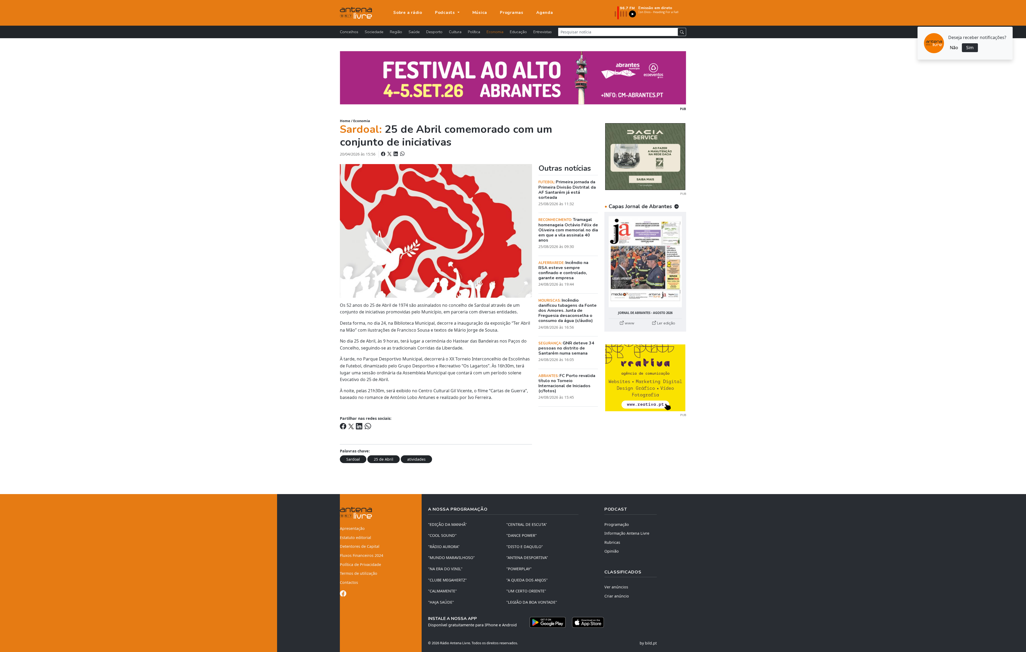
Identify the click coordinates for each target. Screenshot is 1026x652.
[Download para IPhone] (588, 622)
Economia (495, 31)
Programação (616, 524)
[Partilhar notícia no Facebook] (383, 154)
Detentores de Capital (359, 546)
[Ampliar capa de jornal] (645, 261)
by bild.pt (648, 643)
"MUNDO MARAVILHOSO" (451, 557)
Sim (970, 48)
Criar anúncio (616, 596)
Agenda (544, 12)
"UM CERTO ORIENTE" (526, 590)
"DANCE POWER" (521, 535)
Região (396, 31)
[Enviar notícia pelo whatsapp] (402, 154)
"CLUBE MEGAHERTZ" (447, 580)
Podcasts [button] (445, 12)
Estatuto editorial (355, 537)
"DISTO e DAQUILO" (524, 546)
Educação (518, 31)
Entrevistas (542, 31)
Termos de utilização (358, 573)
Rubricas (612, 542)
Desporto (434, 31)
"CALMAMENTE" (442, 590)
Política (474, 31)
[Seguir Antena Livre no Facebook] (343, 594)
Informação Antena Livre (626, 533)
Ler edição (665, 323)
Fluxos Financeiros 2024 (361, 555)
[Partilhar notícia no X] (390, 154)
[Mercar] (645, 156)
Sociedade (374, 31)
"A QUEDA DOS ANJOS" (527, 580)
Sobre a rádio (407, 12)
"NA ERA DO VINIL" (445, 568)
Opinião (611, 551)
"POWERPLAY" (519, 568)
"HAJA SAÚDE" (441, 602)
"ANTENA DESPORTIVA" (527, 557)
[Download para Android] (548, 622)
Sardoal (353, 459)
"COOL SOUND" (442, 535)
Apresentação (352, 528)
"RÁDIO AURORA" (444, 546)
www (629, 323)
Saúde (414, 31)
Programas (511, 12)
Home (345, 120)
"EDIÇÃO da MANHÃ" (447, 524)
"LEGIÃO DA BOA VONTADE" (531, 602)
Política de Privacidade (360, 564)
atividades (416, 459)
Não (954, 48)
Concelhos (349, 31)
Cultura (455, 31)
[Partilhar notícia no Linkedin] (396, 154)
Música (479, 12)
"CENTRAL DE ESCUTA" (526, 524)
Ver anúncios (616, 586)
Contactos (349, 582)
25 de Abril (383, 459)
